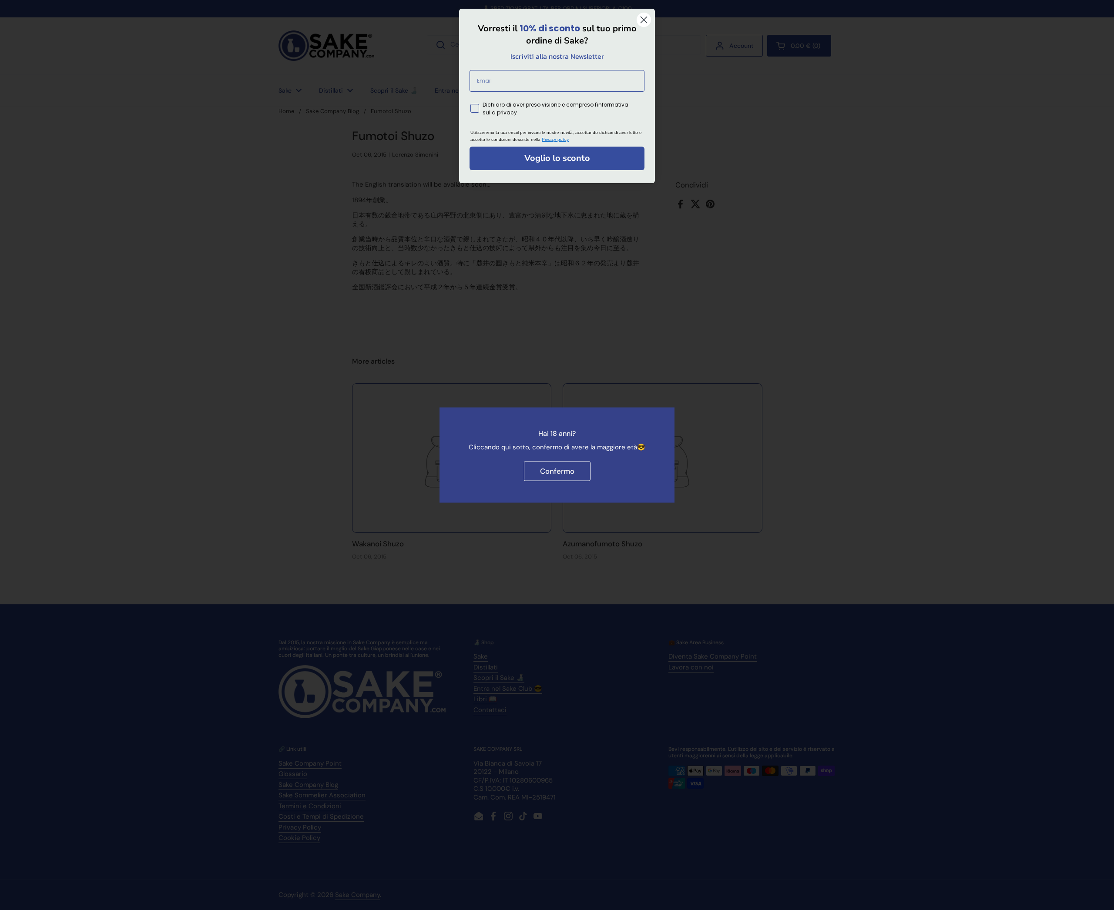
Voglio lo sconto (557, 158)
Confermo (557, 470)
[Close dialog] (643, 19)
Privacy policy (555, 139)
